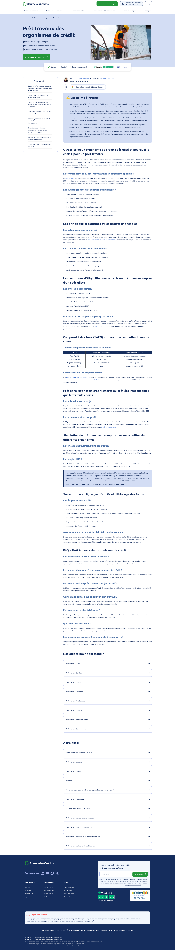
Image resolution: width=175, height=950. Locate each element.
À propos (27, 887)
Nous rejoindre (29, 893)
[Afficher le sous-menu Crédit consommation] (63, 10)
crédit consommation (109, 427)
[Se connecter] (148, 3)
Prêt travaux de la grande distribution (80, 846)
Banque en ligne (129, 11)
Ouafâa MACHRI (83, 78)
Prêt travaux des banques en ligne (79, 827)
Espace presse (48, 893)
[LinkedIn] (42, 873)
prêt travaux (69, 178)
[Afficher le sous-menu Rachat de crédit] (84, 10)
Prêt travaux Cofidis (73, 682)
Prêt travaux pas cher (74, 762)
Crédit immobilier (31, 11)
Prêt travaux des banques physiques (80, 818)
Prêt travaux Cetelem (74, 673)
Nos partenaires (49, 890)
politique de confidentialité (133, 885)
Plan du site (66, 896)
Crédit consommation (55, 11)
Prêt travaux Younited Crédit (77, 720)
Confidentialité (67, 890)
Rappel (27, 896)
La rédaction (28, 890)
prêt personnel (100, 326)
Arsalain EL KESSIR (106, 78)
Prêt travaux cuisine (73, 771)
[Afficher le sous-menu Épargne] (150, 10)
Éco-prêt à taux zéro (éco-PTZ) (78, 809)
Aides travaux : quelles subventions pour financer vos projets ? (90, 790)
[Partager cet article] (65, 87)
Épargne (147, 11)
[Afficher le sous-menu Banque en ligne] (135, 10)
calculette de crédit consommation (105, 380)
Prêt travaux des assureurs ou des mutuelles (83, 837)
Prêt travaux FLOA (73, 664)
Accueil (25, 18)
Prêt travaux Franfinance (75, 701)
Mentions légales (68, 887)
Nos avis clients (48, 887)
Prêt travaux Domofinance (76, 729)
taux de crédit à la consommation (78, 377)
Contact (46, 896)
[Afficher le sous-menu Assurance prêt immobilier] (114, 10)
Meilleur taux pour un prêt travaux (79, 753)
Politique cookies (68, 893)
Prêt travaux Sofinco (74, 710)
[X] (57, 873)
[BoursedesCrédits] (39, 863)
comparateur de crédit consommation (101, 240)
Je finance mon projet (107, 4)
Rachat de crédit (78, 11)
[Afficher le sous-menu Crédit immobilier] (37, 10)
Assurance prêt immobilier (104, 11)
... (29, 18)
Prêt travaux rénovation (75, 799)
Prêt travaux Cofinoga (74, 692)
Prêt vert (69, 781)
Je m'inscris (138, 874)
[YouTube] (47, 873)
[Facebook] (52, 873)
